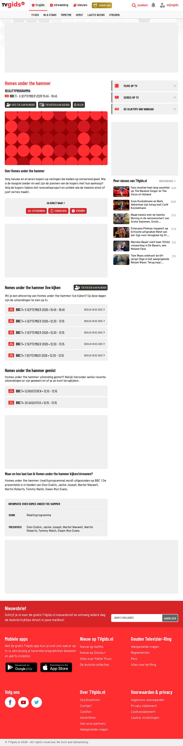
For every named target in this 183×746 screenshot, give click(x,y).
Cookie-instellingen (145, 718)
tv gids (35, 14)
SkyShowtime (90, 700)
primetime (66, 14)
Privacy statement (144, 706)
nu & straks (49, 14)
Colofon (86, 712)
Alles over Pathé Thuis (96, 659)
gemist (79, 14)
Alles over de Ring (143, 665)
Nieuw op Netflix (91, 647)
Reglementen (140, 653)
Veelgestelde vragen (145, 647)
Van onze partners (93, 724)
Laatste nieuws (96, 14)
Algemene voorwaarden (147, 700)
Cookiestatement (143, 712)
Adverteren (88, 718)
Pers (134, 659)
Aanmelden (170, 618)
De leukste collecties (94, 665)
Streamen (114, 14)
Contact (86, 706)
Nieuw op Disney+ (93, 653)
